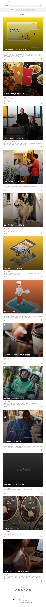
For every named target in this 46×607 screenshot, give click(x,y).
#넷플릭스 (5, 141)
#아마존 (5, 271)
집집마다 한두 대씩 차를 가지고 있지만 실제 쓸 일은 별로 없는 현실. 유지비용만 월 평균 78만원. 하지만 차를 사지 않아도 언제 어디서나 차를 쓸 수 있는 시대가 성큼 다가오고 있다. (23, 533)
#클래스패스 (10, 141)
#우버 (11, 358)
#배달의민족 (8, 574)
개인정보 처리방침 (21, 596)
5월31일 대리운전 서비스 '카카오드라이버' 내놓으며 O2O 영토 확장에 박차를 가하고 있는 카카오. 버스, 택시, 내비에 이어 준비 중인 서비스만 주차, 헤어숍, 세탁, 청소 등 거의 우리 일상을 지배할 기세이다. (22, 490)
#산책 (9, 228)
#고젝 (5, 401)
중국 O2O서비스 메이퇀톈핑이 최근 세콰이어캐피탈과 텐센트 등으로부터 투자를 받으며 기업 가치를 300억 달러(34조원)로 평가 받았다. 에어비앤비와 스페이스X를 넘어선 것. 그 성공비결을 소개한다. (23, 317)
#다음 (8, 488)
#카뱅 (9, 52)
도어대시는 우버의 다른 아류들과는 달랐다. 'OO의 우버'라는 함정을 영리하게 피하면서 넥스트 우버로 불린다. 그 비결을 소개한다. (23, 187)
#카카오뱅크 (6, 52)
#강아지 (5, 228)
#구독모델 (13, 141)
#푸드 (9, 97)
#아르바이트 (8, 358)
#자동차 (5, 531)
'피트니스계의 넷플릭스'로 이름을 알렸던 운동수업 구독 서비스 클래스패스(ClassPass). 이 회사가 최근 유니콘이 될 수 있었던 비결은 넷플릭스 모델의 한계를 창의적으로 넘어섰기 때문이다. (23, 144)
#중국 (8, 271)
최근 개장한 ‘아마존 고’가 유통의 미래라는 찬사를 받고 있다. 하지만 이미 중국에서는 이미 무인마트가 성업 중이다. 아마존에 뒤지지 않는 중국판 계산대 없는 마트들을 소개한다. (23, 274)
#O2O (9, 401)
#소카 (10, 531)
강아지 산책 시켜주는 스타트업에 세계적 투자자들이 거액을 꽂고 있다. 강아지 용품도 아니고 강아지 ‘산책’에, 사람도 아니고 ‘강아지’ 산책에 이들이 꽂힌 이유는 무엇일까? (23, 230)
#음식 (5, 97)
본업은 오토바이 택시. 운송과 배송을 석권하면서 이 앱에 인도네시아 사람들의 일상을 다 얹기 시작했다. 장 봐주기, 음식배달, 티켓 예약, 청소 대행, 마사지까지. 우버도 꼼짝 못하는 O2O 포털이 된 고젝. (23, 404)
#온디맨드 (10, 488)
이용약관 (27, 596)
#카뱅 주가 (12, 52)
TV (36, 2)
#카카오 (5, 488)
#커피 (5, 358)
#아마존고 (10, 271)
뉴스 (23, 2)
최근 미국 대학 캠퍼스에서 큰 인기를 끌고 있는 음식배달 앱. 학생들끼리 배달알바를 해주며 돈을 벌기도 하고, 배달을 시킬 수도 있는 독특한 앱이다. (23, 360)
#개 (7, 228)
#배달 (7, 97)
